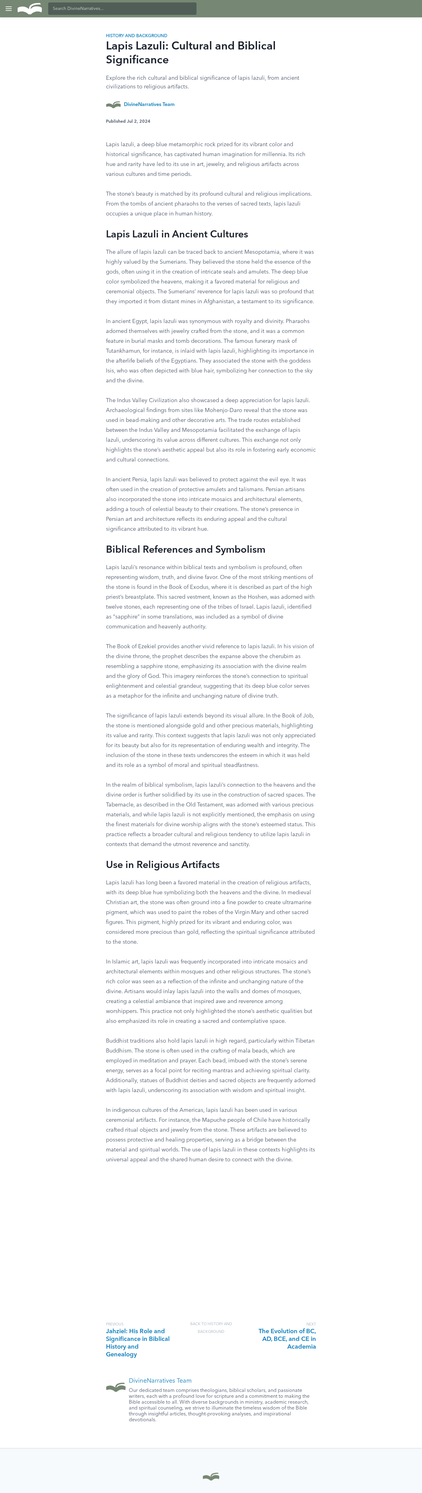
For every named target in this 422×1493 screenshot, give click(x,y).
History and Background (136, 36)
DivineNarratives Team (149, 104)
